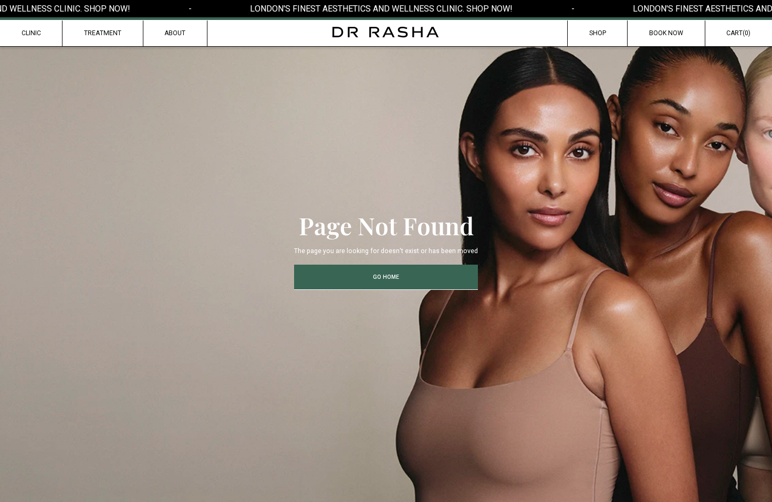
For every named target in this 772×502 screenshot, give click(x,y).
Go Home (386, 277)
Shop (597, 33)
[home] (385, 32)
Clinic (31, 33)
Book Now (666, 33)
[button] (738, 33)
